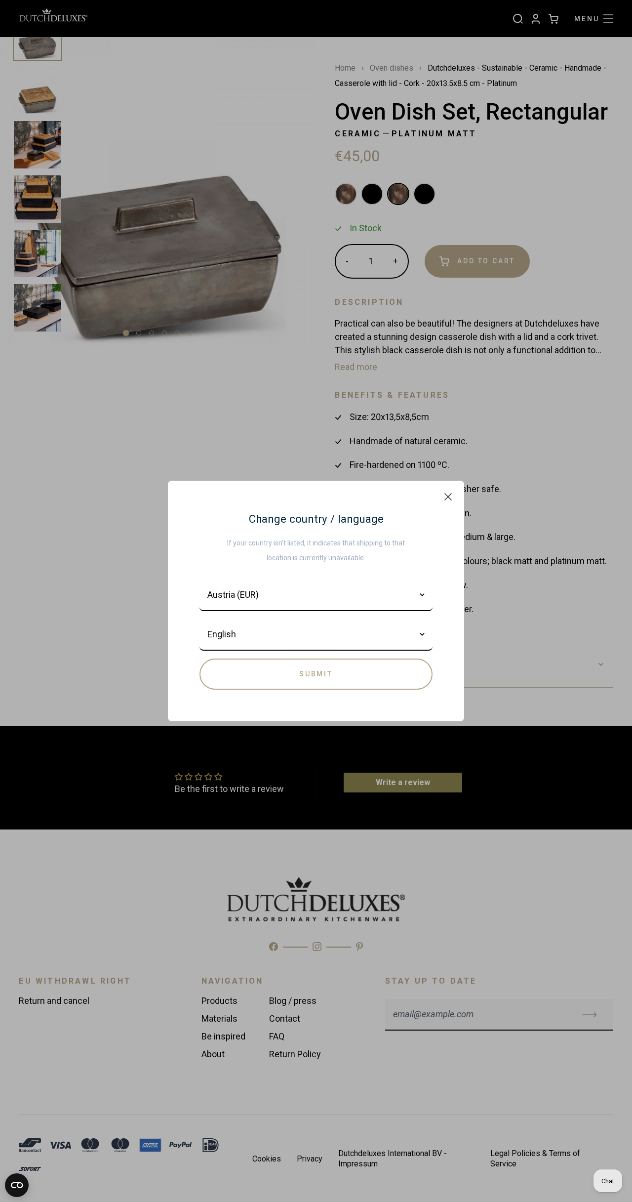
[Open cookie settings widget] (17, 1185)
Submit (316, 674)
